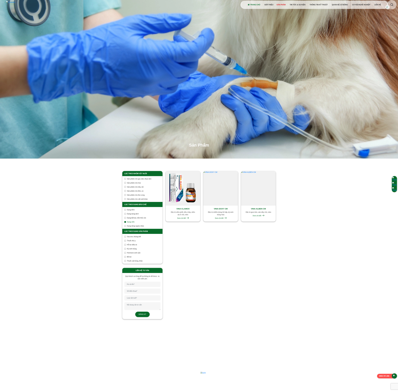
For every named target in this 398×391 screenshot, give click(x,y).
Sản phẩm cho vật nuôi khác (137, 199)
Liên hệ (377, 5)
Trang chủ (255, 5)
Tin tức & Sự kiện (297, 5)
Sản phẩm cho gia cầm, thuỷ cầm (139, 179)
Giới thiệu (268, 5)
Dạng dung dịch (133, 214)
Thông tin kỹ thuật (319, 5)
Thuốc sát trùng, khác (135, 261)
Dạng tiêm (131, 210)
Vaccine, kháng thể (134, 237)
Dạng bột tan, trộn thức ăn (136, 218)
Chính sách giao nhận (210, 362)
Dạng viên (131, 222)
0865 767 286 (136, 370)
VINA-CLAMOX (183, 209)
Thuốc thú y (131, 241)
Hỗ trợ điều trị (132, 245)
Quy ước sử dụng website (211, 356)
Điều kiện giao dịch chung (211, 359)
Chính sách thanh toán (210, 366)
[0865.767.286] (394, 376)
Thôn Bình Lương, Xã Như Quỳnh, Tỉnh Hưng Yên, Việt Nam (150, 367)
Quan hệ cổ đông (340, 5)
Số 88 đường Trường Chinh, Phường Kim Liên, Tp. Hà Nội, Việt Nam (154, 349)
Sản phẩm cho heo (134, 183)
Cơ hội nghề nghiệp (361, 5)
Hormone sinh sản (133, 253)
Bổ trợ (129, 257)
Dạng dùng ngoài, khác (135, 226)
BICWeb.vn (270, 387)
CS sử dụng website (209, 352)
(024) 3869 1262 (137, 352)
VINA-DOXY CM (221, 209)
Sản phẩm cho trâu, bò (135, 187)
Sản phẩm (281, 5)
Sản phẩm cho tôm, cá (135, 191)
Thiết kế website (257, 387)
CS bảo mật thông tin (210, 349)
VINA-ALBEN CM (258, 209)
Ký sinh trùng (132, 249)
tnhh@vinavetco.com (135, 373)
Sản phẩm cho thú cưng (136, 195)
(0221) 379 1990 (150, 352)
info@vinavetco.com (134, 355)
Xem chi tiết (181, 218)
